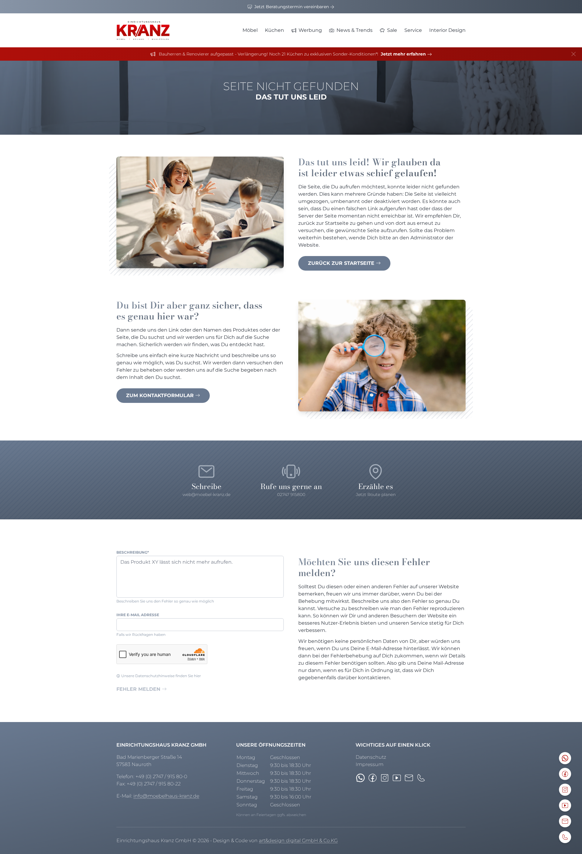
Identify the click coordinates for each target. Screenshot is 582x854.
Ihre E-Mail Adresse (137, 615)
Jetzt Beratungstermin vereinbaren (291, 6)
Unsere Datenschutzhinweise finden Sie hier (161, 675)
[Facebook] (372, 778)
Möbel (250, 30)
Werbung (310, 30)
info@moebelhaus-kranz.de (166, 796)
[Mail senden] (409, 778)
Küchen (274, 30)
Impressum (369, 764)
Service (413, 30)
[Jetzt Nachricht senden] (360, 778)
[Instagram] (385, 778)
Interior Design (447, 30)
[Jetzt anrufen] (421, 778)
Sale (392, 30)
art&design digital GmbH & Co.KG (298, 840)
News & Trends (354, 30)
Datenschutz (371, 757)
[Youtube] (397, 778)
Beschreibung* (132, 552)
